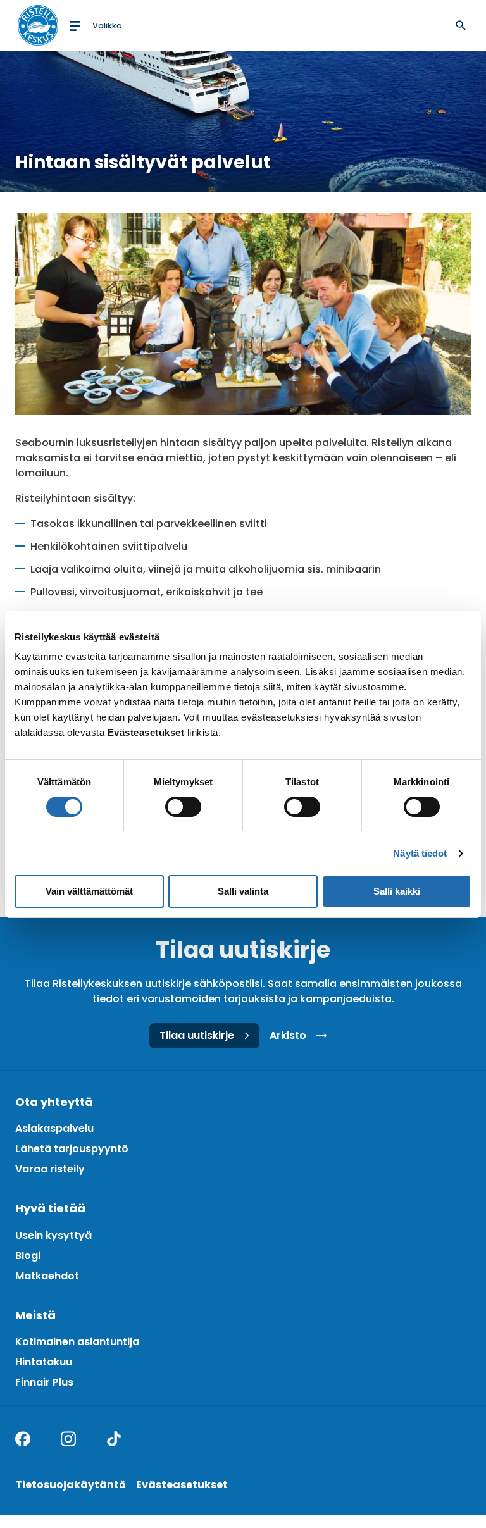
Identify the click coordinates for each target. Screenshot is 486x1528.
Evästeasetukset (182, 1484)
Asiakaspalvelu (54, 1128)
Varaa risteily (50, 1169)
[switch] (183, 807)
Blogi (27, 1255)
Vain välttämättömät (89, 891)
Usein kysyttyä (53, 1235)
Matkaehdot (47, 1276)
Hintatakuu (43, 1362)
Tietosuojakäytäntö (70, 1484)
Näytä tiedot (420, 853)
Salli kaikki (396, 891)
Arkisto (288, 1035)
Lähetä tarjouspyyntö (71, 1148)
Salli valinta (243, 891)
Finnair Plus (44, 1382)
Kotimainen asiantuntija (77, 1341)
